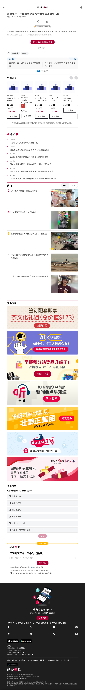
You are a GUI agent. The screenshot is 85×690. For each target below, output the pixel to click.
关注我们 (19, 623)
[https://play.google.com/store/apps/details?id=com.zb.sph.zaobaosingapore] (26, 641)
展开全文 (41, 48)
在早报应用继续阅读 (44, 42)
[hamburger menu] (3, 7)
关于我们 (10, 623)
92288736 (29, 654)
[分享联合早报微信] (54, 634)
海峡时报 (59, 660)
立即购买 (13, 116)
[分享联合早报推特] (31, 627)
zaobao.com (23, 678)
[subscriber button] (81, 7)
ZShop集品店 (50, 660)
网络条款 (22, 660)
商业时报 (67, 660)
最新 (12, 134)
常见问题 (44, 623)
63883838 (17, 650)
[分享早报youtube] (54, 627)
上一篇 (11, 59)
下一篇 (73, 59)
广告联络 (27, 623)
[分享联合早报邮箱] (76, 634)
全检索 (42, 660)
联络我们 (53, 623)
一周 (73, 185)
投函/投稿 (62, 623)
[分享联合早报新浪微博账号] (31, 634)
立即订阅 (42, 618)
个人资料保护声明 (32, 660)
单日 (65, 185)
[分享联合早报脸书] (8, 627)
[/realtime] (17, 134)
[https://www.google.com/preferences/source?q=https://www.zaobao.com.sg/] (12, 664)
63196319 (22, 648)
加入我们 (36, 623)
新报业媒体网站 (12, 660)
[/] (42, 7)
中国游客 (15, 53)
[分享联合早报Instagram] (76, 627)
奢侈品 (24, 53)
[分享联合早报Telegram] (8, 634)
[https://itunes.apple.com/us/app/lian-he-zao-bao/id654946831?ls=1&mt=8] (13, 641)
